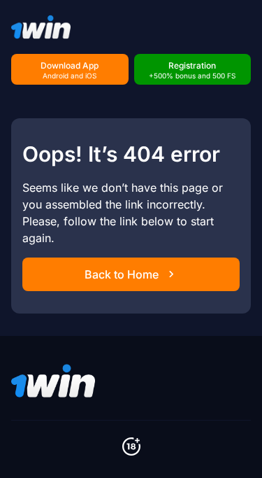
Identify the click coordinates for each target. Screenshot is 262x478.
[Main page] (41, 27)
